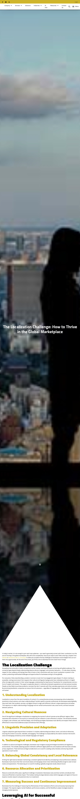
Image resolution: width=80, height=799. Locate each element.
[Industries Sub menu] (41, 5)
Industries (37, 6)
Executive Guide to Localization (17, 657)
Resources (53, 6)
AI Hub (46, 7)
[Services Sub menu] (21, 5)
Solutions (28, 6)
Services (17, 6)
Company (7, 6)
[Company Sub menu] (11, 5)
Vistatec (4, 657)
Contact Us (64, 7)
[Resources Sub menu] (58, 5)
